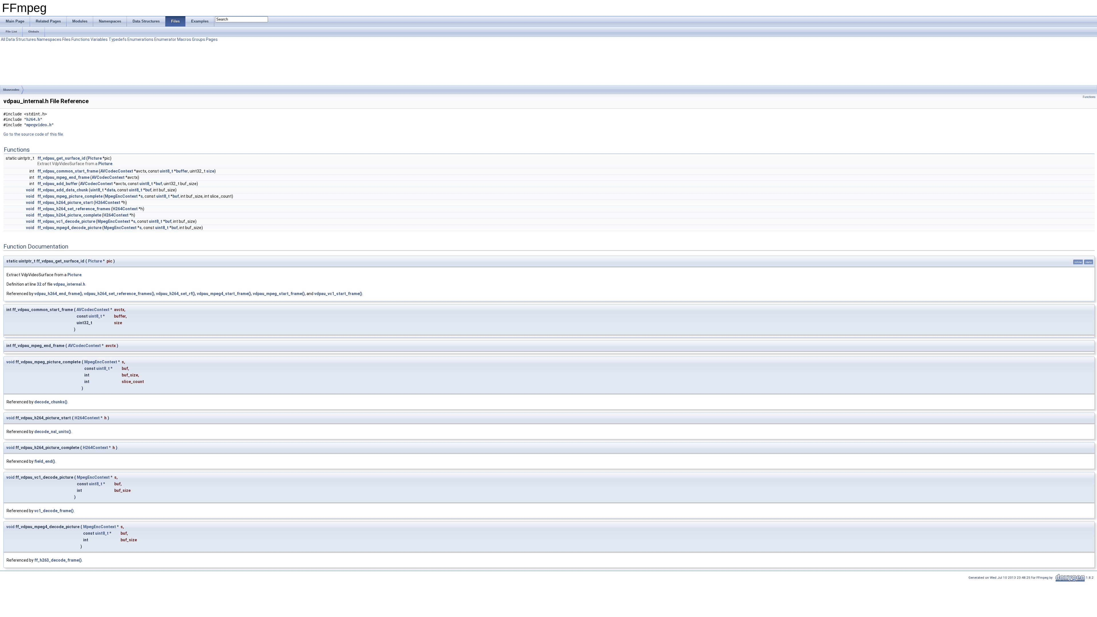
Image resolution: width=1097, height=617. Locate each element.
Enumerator (165, 39)
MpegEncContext (121, 196)
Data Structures (21, 39)
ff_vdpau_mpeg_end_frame (63, 177)
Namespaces (49, 39)
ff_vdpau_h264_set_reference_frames (73, 209)
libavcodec (11, 89)
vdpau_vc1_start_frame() (338, 293)
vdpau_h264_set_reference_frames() (119, 293)
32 (39, 284)
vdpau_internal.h (69, 284)
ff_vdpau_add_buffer (57, 183)
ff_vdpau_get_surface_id (61, 158)
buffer (182, 171)
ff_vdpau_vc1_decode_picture (66, 221)
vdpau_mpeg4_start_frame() (224, 293)
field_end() (44, 461)
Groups (198, 39)
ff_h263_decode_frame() (58, 560)
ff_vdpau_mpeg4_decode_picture (69, 227)
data (111, 190)
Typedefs (118, 39)
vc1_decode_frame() (54, 510)
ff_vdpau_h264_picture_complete (69, 215)
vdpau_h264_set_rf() (175, 293)
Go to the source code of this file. (33, 134)
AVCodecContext (116, 171)
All (3, 39)
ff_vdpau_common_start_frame (67, 171)
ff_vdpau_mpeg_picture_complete (70, 196)
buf (159, 183)
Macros (184, 39)
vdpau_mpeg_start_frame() (279, 293)
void (30, 190)
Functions (80, 39)
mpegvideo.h (38, 125)
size (210, 171)
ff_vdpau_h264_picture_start (65, 202)
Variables (99, 39)
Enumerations (140, 39)
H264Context (107, 202)
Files (66, 39)
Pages (212, 39)
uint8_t (166, 171)
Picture (95, 158)
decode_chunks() (50, 402)
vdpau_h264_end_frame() (58, 293)
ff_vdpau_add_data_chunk (62, 190)
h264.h (33, 119)
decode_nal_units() (52, 431)
